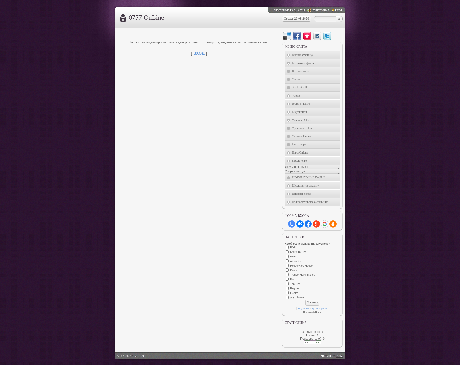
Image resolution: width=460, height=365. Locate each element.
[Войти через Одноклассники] (333, 224)
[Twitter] (327, 36)
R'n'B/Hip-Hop (298, 252)
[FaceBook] (297, 36)
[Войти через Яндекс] (316, 224)
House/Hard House (301, 265)
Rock (293, 256)
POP (293, 247)
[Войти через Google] (324, 224)
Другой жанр (297, 297)
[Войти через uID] (291, 224)
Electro (294, 292)
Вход (338, 10)
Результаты (303, 308)
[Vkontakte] (317, 36)
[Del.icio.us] (287, 36)
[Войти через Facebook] (308, 224)
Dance (294, 270)
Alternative (296, 261)
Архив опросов (319, 308)
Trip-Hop (295, 283)
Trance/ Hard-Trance (302, 274)
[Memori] (307, 36)
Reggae (294, 288)
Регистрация (320, 10)
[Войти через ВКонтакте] (300, 224)
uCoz (339, 356)
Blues (293, 279)
